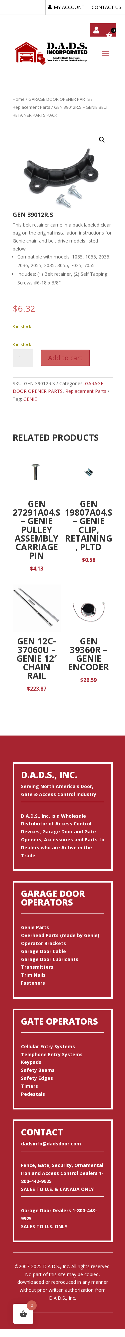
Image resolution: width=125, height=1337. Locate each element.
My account (96, 30)
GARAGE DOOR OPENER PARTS (59, 99)
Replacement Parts (31, 107)
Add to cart (65, 357)
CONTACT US (106, 7)
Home (19, 99)
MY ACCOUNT (69, 7)
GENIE (30, 399)
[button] (102, 140)
